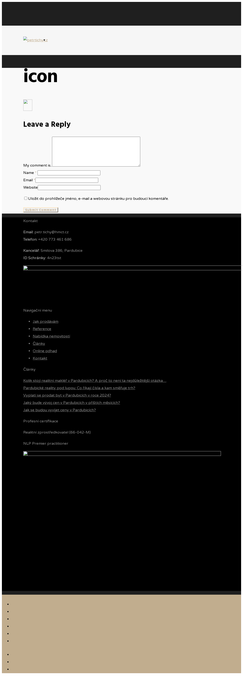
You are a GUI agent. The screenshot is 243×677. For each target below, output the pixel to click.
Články (39, 343)
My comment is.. (37, 165)
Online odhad (45, 351)
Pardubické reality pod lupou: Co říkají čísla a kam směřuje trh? (79, 388)
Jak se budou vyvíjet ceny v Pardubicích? (59, 410)
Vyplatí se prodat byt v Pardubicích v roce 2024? (67, 395)
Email (29, 180)
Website (30, 187)
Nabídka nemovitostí (51, 336)
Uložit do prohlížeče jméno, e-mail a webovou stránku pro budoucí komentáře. (98, 198)
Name (30, 172)
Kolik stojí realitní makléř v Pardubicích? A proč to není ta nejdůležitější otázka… (94, 380)
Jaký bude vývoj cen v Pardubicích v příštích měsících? (71, 402)
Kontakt (40, 358)
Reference (42, 329)
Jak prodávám (45, 321)
